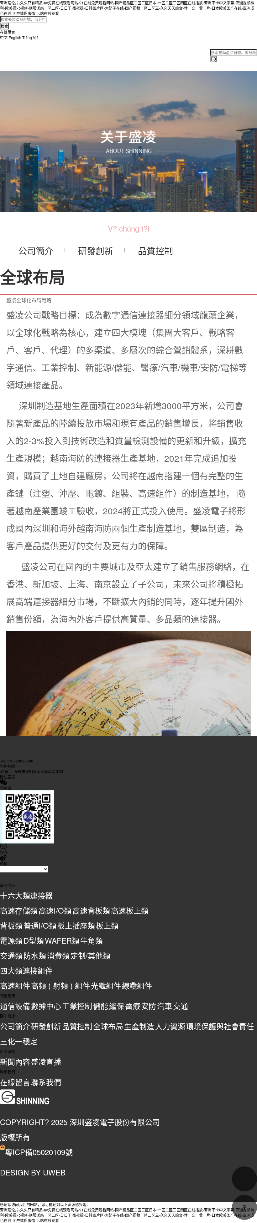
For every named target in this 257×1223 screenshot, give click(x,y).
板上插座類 (76, 925)
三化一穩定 (19, 1041)
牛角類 (91, 940)
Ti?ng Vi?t (30, 37)
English (14, 37)
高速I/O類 (55, 910)
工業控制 (77, 1005)
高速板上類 (130, 910)
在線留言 (15, 1081)
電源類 (11, 940)
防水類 (35, 955)
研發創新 (46, 1026)
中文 (4, 37)
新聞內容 (15, 1061)
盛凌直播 (46, 1061)
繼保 (116, 1005)
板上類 (107, 925)
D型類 (34, 940)
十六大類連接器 (26, 895)
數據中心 (46, 1005)
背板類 (11, 925)
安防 (148, 1005)
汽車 (164, 1005)
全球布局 (108, 1026)
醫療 (132, 1005)
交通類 (11, 955)
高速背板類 (91, 910)
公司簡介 (15, 1026)
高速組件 (15, 985)
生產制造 (139, 1026)
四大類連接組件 (26, 970)
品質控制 (77, 1026)
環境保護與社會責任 (220, 1026)
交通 (180, 1005)
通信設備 (15, 1005)
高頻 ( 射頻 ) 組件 (60, 985)
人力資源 (170, 1026)
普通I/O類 (40, 925)
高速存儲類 (19, 910)
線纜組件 (137, 985)
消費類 (58, 955)
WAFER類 (62, 940)
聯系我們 (46, 1081)
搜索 (4, 26)
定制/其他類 (90, 955)
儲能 (100, 1005)
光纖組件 (106, 985)
